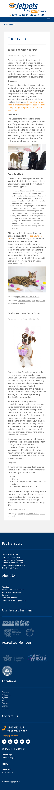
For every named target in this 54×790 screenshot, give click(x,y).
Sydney (5, 697)
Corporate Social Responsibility (14, 600)
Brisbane (5, 692)
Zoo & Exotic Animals (10, 568)
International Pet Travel (11, 557)
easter (28, 301)
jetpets (42, 513)
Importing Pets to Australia (12, 560)
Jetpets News (20, 296)
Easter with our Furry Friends (25, 313)
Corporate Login (8, 757)
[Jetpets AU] (27, 8)
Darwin (5, 706)
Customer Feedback (9, 598)
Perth (4, 700)
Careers (5, 595)
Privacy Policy (7, 772)
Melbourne (6, 695)
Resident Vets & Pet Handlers (13, 589)
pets (33, 301)
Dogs (23, 301)
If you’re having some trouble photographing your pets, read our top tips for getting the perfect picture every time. (27, 106)
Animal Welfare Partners (11, 592)
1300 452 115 (18, 14)
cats (19, 301)
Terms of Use (7, 770)
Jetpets (34, 55)
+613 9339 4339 (36, 14)
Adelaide (5, 703)
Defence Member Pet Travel (13, 563)
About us (5, 587)
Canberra (5, 708)
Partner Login (7, 755)
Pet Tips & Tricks (32, 296)
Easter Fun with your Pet (22, 49)
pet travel (11, 516)
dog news (30, 513)
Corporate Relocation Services (13, 565)
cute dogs (21, 513)
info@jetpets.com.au (10, 735)
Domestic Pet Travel (10, 554)
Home (6, 25)
